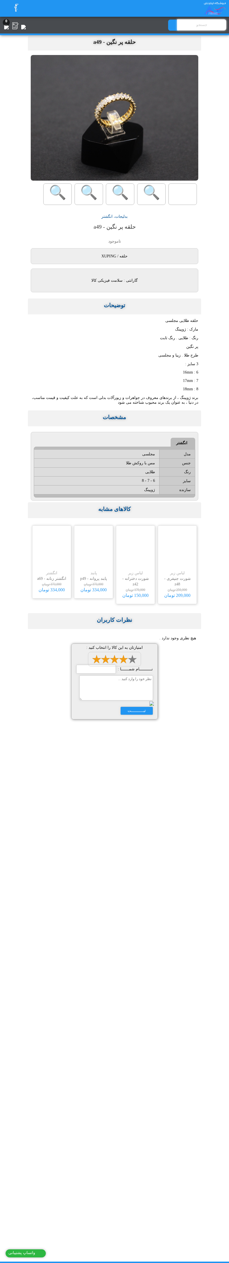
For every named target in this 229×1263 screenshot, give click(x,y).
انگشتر (107, 216)
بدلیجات (121, 216)
